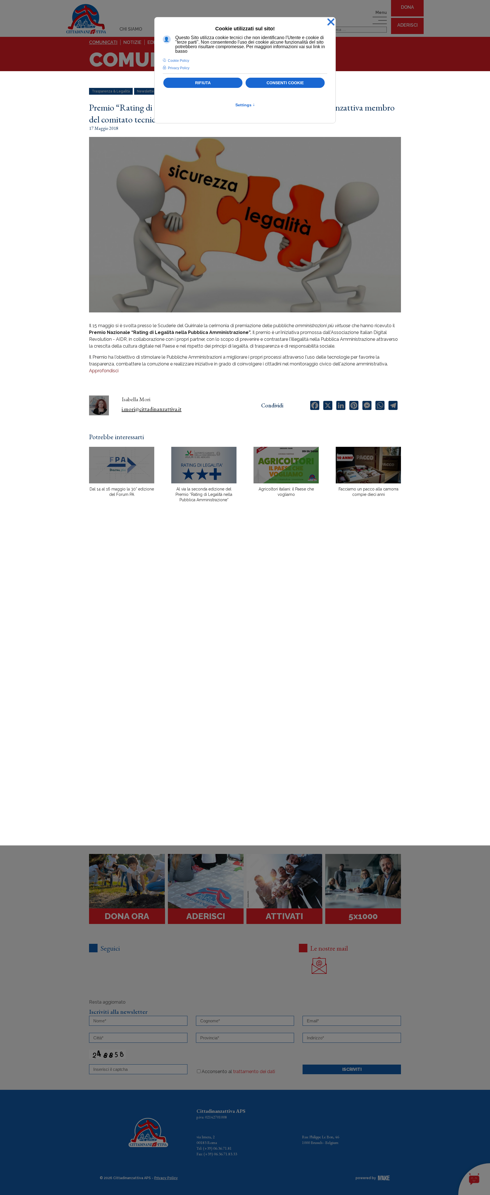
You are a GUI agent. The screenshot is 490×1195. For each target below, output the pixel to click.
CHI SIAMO (130, 29)
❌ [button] (331, 22)
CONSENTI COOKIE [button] (285, 83)
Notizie (132, 42)
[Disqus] (245, 606)
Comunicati (103, 42)
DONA (407, 7)
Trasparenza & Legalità (111, 91)
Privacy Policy (166, 1178)
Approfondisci (104, 370)
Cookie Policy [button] (178, 61)
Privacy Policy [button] (178, 68)
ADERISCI (407, 25)
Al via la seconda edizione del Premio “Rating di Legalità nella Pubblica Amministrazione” (204, 494)
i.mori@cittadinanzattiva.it (151, 409)
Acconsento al (238, 1071)
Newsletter (146, 91)
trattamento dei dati (254, 1071)
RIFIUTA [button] (203, 83)
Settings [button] (245, 105)
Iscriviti (352, 1069)
